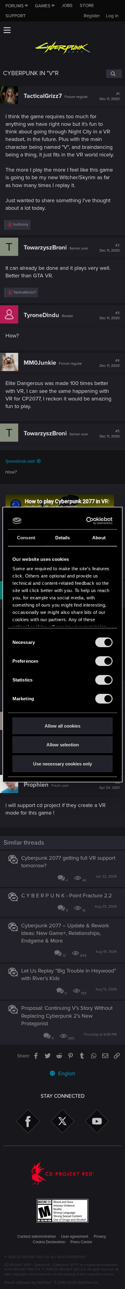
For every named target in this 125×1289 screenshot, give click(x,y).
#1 (110, 96)
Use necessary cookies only (62, 763)
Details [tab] (62, 537)
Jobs (67, 5)
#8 (109, 785)
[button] (7, 30)
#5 (110, 434)
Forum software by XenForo (51, 1282)
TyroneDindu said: (20, 461)
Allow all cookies (62, 725)
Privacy (100, 1236)
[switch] (104, 661)
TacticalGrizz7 (43, 96)
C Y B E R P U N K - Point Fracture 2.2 (66, 895)
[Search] (114, 73)
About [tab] (99, 537)
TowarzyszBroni (45, 247)
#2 (110, 248)
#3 (110, 315)
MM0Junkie (40, 363)
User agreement (74, 1236)
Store (87, 5)
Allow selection (62, 744)
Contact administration (36, 1236)
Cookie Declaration (49, 1242)
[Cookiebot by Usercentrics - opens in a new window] (87, 521)
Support (15, 15)
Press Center (81, 1242)
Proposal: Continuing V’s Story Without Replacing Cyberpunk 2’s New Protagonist (67, 1015)
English (66, 1073)
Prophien (36, 784)
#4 (110, 363)
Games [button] (42, 5)
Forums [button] (14, 5)
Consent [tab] (26, 537)
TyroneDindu (41, 315)
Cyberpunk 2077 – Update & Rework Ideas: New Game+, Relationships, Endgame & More (65, 933)
